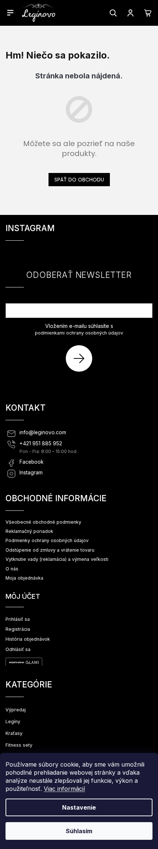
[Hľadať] (113, 13)
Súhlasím (79, 831)
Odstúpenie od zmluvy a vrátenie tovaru (50, 550)
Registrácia (18, 629)
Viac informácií (64, 788)
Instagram (31, 472)
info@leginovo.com (42, 432)
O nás (12, 569)
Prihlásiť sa (81, 358)
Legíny (13, 721)
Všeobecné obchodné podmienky (43, 522)
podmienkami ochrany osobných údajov (79, 333)
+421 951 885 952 (40, 443)
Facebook (31, 462)
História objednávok (28, 639)
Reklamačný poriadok (29, 531)
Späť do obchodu (79, 179)
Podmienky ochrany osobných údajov (47, 540)
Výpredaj (16, 709)
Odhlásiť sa (18, 649)
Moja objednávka (24, 578)
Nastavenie (79, 807)
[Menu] (10, 12)
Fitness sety (19, 745)
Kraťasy (14, 733)
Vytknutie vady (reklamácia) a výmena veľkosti (57, 559)
